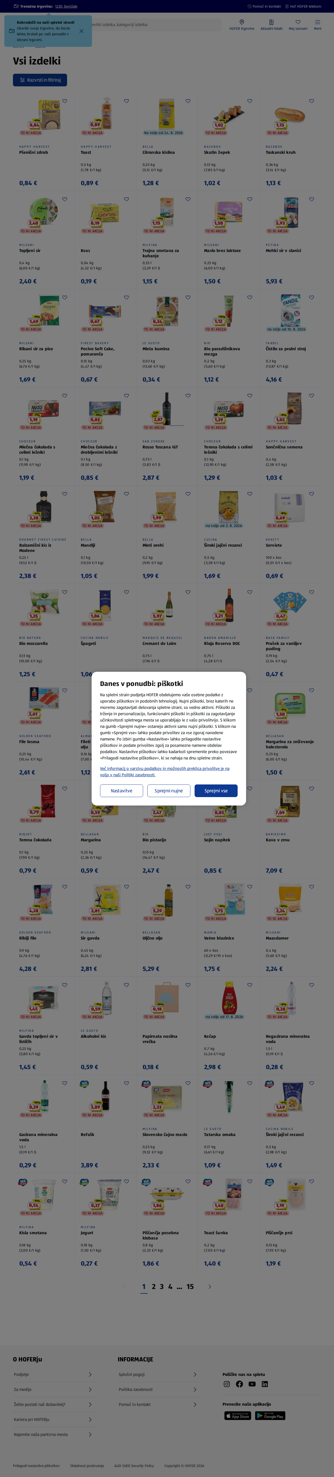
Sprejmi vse (216, 790)
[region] (169, 739)
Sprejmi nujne (169, 790)
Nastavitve (122, 790)
